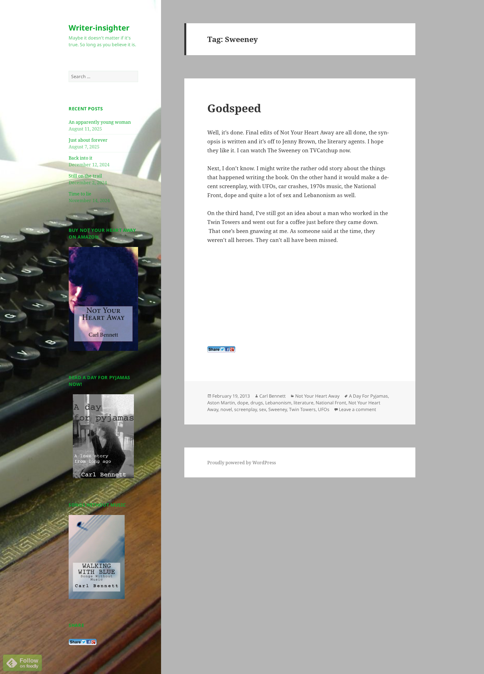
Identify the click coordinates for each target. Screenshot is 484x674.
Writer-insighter (99, 27)
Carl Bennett (272, 396)
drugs (256, 403)
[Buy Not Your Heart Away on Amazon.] (103, 298)
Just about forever (88, 140)
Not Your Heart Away (317, 396)
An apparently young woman (100, 122)
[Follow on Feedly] (22, 662)
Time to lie (80, 194)
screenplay (245, 409)
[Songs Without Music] (97, 556)
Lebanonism (278, 403)
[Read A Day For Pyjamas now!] (103, 436)
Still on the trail (85, 176)
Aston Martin (221, 403)
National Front (331, 403)
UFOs (323, 409)
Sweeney (277, 409)
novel (226, 409)
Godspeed (234, 108)
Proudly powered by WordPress (241, 463)
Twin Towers (302, 409)
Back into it (80, 158)
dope (242, 403)
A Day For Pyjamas (368, 396)
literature (303, 403)
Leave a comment (357, 409)
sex (262, 409)
